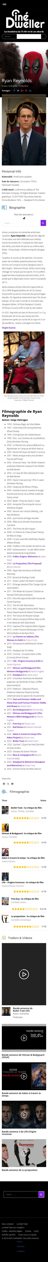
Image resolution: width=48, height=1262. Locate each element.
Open (6, 5)
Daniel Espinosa (14, 664)
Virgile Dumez (9, 327)
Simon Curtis (31, 640)
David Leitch (32, 675)
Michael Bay (38, 709)
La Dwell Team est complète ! (13, 1227)
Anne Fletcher (14, 567)
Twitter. (20, 1241)
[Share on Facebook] (4, 784)
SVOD (36, 1231)
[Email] (12, 784)
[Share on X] (8, 784)
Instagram (21, 1251)
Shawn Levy (30, 723)
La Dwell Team (22, 1224)
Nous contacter (8, 1224)
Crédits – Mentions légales (12, 1231)
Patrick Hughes (37, 671)
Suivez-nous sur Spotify (27, 1235)
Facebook (20, 1246)
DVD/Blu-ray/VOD (8, 1235)
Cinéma (28, 1231)
